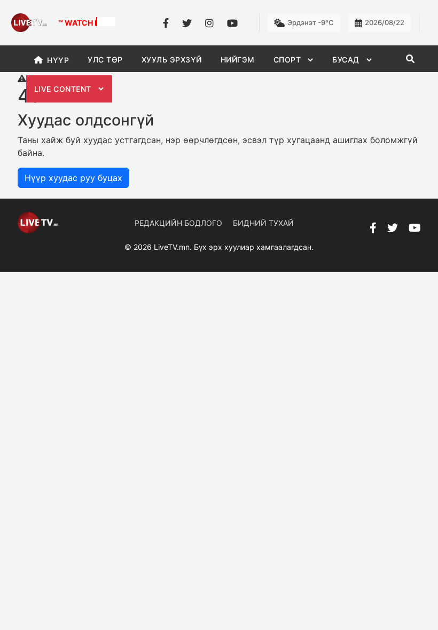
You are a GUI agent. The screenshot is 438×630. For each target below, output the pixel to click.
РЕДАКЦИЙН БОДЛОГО (178, 222)
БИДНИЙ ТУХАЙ (263, 222)
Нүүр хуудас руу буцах (73, 177)
